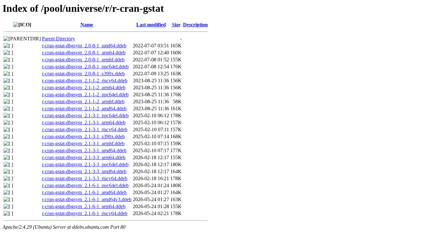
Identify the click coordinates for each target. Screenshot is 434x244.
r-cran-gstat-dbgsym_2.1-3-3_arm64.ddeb (83, 157)
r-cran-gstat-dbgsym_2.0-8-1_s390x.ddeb (83, 73)
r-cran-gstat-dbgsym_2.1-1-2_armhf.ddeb (83, 101)
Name (86, 24)
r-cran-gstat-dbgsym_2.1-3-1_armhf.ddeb (83, 143)
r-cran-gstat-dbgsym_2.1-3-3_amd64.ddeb (84, 171)
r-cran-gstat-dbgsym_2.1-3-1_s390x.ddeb (83, 136)
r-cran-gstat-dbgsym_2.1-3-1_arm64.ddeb (83, 122)
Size (176, 24)
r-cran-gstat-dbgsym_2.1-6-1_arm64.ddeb (83, 206)
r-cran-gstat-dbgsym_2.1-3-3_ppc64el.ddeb (85, 164)
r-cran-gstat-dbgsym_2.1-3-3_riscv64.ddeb (84, 178)
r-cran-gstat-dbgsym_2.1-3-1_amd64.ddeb (84, 150)
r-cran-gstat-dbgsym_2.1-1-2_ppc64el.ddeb (85, 94)
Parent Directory (58, 38)
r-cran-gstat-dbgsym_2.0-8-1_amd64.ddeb (84, 45)
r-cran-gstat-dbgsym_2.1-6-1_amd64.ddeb (84, 192)
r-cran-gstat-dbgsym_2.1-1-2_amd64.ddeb (84, 108)
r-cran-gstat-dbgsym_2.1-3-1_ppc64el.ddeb (85, 115)
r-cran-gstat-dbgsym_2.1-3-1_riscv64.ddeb (84, 129)
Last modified (151, 24)
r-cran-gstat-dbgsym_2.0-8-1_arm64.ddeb (83, 52)
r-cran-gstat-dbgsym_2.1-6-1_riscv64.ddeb (84, 213)
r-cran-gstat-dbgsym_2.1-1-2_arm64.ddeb (83, 87)
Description (195, 24)
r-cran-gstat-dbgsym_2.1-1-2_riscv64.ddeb (84, 80)
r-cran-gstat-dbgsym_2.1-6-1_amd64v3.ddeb (87, 199)
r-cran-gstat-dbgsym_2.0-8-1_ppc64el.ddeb (85, 66)
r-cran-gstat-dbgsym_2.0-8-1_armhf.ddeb (83, 59)
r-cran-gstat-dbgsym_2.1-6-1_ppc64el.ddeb (85, 185)
